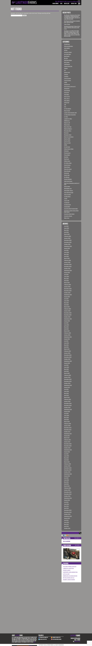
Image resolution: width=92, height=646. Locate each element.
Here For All (67, 96)
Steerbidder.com (68, 188)
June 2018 (66, 415)
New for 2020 (67, 138)
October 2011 (67, 528)
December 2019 (67, 379)
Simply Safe (67, 175)
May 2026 (66, 230)
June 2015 (66, 480)
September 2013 (68, 516)
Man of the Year (67, 126)
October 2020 (67, 359)
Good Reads (67, 90)
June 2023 (66, 300)
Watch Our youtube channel (56, 639)
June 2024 (66, 276)
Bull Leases (66, 62)
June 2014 (66, 504)
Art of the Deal (67, 54)
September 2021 (68, 336)
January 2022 (67, 334)
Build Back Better (68, 60)
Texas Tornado (67, 194)
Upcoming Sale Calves (69, 214)
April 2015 (66, 484)
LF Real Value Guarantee (70, 114)
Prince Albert (67, 155)
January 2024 (67, 286)
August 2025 (67, 248)
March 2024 (67, 282)
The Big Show (67, 196)
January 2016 (67, 465)
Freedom (66, 76)
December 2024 (67, 264)
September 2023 (68, 294)
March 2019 (67, 397)
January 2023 (67, 310)
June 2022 (66, 324)
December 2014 (67, 492)
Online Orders (56, 3)
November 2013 (67, 512)
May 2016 (66, 457)
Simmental (66, 173)
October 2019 (67, 383)
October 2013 (67, 514)
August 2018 (67, 411)
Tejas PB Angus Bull (68, 192)
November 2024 (67, 266)
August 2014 (67, 500)
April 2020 (66, 371)
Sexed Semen (67, 165)
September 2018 (68, 409)
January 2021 (67, 353)
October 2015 (67, 471)
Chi (65, 70)
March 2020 (67, 373)
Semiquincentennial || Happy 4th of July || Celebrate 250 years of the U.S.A (72, 27)
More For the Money (68, 136)
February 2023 (67, 308)
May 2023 (66, 302)
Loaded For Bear (68, 118)
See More (77, 545)
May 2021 (66, 345)
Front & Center (67, 78)
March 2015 (67, 486)
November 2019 (67, 381)
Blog (79, 3)
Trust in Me (66, 200)
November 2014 (67, 494)
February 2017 (67, 439)
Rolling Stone (67, 161)
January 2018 (67, 425)
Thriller (65, 198)
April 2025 (66, 256)
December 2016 (67, 443)
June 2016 (66, 455)
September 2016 (68, 449)
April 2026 (66, 232)
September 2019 (68, 385)
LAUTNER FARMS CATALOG (69, 566)
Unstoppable (67, 206)
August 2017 (67, 435)
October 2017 (67, 431)
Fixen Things (67, 24)
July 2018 (66, 413)
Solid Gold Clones (68, 181)
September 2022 (68, 318)
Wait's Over (66, 218)
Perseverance (67, 153)
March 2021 (67, 349)
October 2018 (67, 407)
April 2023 (66, 304)
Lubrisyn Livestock (68, 568)
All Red (65, 50)
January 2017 (67, 441)
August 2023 (67, 296)
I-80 (65, 104)
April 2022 (66, 328)
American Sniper (68, 52)
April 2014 (66, 508)
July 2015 (66, 478)
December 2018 (67, 403)
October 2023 (67, 292)
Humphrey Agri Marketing (70, 572)
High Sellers (66, 3)
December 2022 (67, 312)
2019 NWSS (67, 48)
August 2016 (67, 451)
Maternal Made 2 (68, 128)
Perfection (66, 151)
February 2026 (67, 236)
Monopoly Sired (67, 134)
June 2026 (66, 228)
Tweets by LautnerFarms (66, 541)
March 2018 (67, 421)
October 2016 (67, 447)
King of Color (67, 110)
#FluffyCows (67, 44)
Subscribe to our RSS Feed (56, 637)
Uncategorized (67, 204)
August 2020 (67, 363)
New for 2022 (67, 140)
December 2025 (67, 240)
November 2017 (67, 429)
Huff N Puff (66, 102)
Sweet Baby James (68, 190)
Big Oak (66, 58)
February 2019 (67, 399)
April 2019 (66, 395)
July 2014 (66, 502)
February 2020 (67, 375)
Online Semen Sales (68, 149)
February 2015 (67, 488)
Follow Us (76, 538)
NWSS (65, 144)
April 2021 (66, 347)
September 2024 (68, 270)
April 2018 (66, 419)
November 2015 (67, 469)
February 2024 (67, 284)
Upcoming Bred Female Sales (71, 208)
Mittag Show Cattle (68, 577)
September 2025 (68, 246)
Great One (66, 92)
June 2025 (66, 252)
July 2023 (66, 298)
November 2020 (67, 357)
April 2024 (66, 280)
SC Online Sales (68, 163)
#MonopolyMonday (68, 46)
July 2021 (66, 341)
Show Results (67, 171)
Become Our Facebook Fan (44, 637)
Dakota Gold (67, 72)
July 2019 (66, 389)
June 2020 (66, 367)
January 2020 (67, 377)
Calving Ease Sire (68, 66)
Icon (65, 106)
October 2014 (67, 496)
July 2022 (66, 322)
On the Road (67, 146)
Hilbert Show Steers (69, 579)
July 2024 (66, 274)
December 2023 (67, 288)
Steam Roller (67, 186)
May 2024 (66, 278)
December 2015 (67, 467)
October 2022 (67, 316)
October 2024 (67, 268)
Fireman (66, 74)
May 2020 (66, 369)
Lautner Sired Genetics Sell (70, 112)
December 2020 (67, 355)
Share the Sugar (68, 169)
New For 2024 (67, 142)
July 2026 (66, 226)
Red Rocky (66, 159)
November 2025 (67, 242)
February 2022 (67, 332)
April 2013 (66, 526)
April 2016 (66, 459)
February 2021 (67, 351)
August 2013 (67, 518)
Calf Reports (67, 64)
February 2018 (67, 423)
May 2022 (66, 326)
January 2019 (67, 401)
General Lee (67, 84)
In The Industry (67, 108)
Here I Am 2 (67, 98)
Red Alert (66, 157)
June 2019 (66, 391)
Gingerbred (66, 88)
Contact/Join (74, 3)
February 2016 (67, 463)
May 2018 (66, 417)
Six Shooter (66, 177)
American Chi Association (70, 575)
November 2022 (67, 314)
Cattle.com (66, 574)
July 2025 (66, 250)
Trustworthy (66, 202)
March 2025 (67, 258)
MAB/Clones (67, 120)
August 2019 (67, 387)
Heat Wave (66, 94)
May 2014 (66, 506)
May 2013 (66, 524)
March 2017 (67, 437)
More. (34, 642)
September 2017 (68, 433)
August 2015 (67, 475)
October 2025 (67, 244)
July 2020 (66, 365)
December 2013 (67, 510)
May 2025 (66, 254)
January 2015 (67, 490)
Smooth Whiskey (68, 179)
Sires (61, 3)
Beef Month (66, 56)
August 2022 (67, 320)
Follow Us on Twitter (43, 639)
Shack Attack (67, 167)
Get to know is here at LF (70, 86)
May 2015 (66, 482)
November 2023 (67, 290)
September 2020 (68, 361)
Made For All (67, 122)
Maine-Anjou (67, 124)
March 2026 (67, 234)
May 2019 (66, 393)
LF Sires (66, 116)
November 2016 (67, 445)
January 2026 (67, 238)
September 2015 (68, 473)
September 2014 (68, 498)
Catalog (66, 68)
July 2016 (66, 453)
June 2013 (66, 522)
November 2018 (67, 405)
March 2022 (67, 330)
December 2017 (67, 427)
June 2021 (66, 343)
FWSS (65, 82)
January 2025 (67, 262)
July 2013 (66, 520)
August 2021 (67, 339)
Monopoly (66, 132)
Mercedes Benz (67, 130)
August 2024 (67, 272)
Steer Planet (66, 570)
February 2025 (67, 260)
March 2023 (67, 306)
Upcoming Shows (68, 216)
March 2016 (67, 461)
